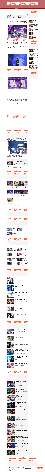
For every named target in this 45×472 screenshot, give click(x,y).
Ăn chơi (32, 8)
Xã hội (34, 8)
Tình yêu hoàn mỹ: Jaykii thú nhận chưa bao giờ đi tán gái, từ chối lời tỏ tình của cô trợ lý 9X (10, 187)
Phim (13, 8)
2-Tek (28, 8)
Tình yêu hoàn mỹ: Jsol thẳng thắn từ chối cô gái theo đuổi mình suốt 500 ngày (17, 187)
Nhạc (18, 8)
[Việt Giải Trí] (7, 8)
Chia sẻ (8, 166)
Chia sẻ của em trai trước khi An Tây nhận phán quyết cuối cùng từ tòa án (25, 249)
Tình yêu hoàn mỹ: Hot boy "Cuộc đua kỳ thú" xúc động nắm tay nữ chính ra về (17, 196)
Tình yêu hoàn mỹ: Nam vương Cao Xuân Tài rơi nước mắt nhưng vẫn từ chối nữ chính (24, 196)
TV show (16, 8)
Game (26, 8)
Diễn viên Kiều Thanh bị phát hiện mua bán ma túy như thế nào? (35, 25)
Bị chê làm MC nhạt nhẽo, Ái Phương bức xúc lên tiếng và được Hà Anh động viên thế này (10, 196)
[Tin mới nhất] (8, 8)
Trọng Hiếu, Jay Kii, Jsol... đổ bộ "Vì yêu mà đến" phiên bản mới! (16, 159)
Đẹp (20, 8)
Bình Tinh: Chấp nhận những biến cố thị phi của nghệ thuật (14, 228)
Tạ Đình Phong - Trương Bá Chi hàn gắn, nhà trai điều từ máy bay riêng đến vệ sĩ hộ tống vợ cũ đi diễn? (35, 58)
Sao (12, 8)
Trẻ (22, 8)
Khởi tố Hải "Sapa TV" (35, 20)
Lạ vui (24, 8)
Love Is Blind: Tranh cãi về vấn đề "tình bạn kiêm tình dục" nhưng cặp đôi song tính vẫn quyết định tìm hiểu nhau (24, 187)
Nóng (10, 8)
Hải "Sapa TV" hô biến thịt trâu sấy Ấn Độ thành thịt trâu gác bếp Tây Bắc (35, 29)
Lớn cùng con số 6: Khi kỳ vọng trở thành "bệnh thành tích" (10, 203)
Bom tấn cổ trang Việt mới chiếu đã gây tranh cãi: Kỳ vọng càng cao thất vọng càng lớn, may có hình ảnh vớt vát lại (24, 259)
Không (20, 168)
